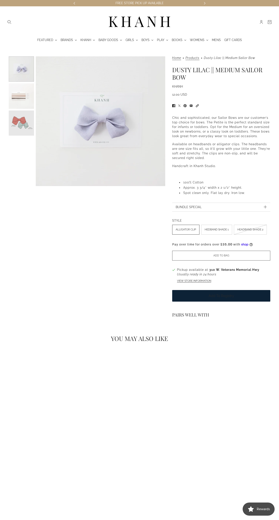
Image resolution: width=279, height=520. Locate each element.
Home (176, 58)
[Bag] (269, 22)
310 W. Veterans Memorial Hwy (234, 269)
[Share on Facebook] (173, 105)
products (192, 58)
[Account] (261, 22)
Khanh (177, 86)
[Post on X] (179, 106)
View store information (194, 281)
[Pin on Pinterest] (185, 105)
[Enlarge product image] (100, 121)
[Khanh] (139, 22)
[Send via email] (191, 105)
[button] (197, 105)
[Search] (9, 22)
